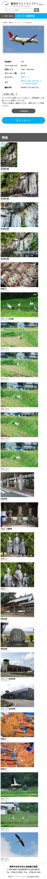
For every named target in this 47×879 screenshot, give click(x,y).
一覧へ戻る (8, 15)
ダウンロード (23, 120)
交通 (29, 81)
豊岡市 (23, 81)
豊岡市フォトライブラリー (17, 876)
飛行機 (28, 83)
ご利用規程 (23, 111)
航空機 (34, 83)
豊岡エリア (25, 77)
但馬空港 (35, 81)
